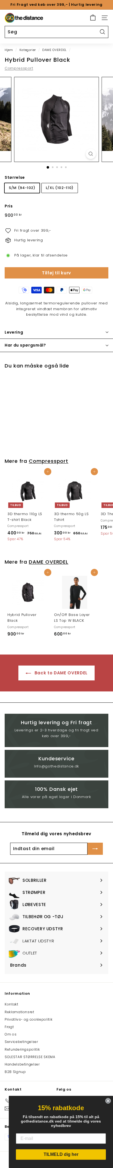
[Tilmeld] (95, 849)
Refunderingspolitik (22, 1049)
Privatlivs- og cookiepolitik (28, 1019)
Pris (9, 206)
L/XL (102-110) (60, 187)
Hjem (9, 50)
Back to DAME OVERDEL (60, 673)
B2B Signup (15, 1071)
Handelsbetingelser (22, 1064)
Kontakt (11, 1004)
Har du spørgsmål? (25, 345)
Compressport (19, 68)
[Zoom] (91, 154)
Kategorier (27, 50)
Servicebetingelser (21, 1041)
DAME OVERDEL (54, 50)
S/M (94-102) (22, 187)
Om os (10, 1034)
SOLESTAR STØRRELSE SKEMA (30, 1057)
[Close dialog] (108, 1101)
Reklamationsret (19, 1012)
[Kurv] (92, 18)
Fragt (9, 1026)
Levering (14, 332)
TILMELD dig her (61, 1154)
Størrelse (15, 177)
